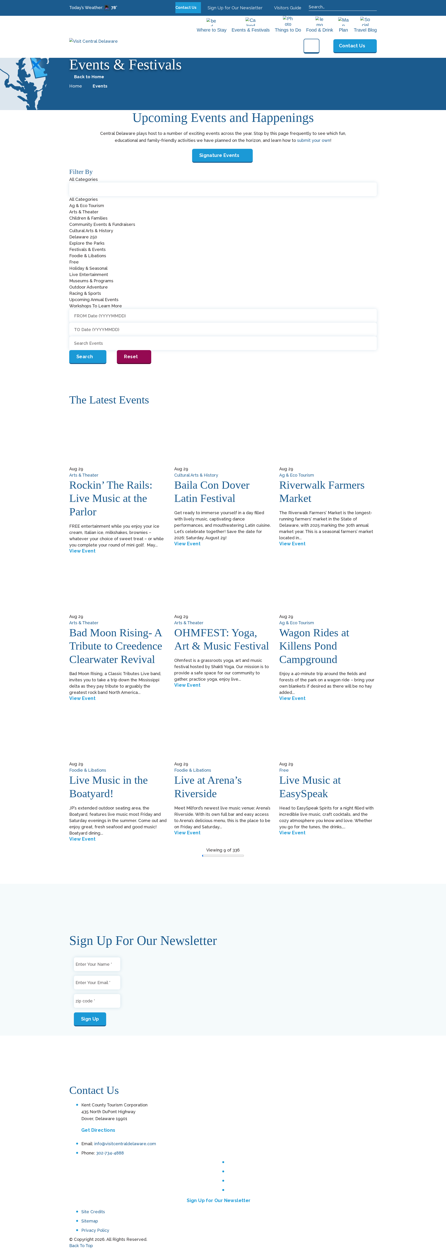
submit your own (313, 140)
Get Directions (98, 1130)
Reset (131, 356)
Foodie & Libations (87, 770)
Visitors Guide (287, 7)
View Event (82, 551)
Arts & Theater (83, 475)
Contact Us (186, 7)
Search (84, 356)
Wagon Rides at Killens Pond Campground (314, 645)
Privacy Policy (95, 1230)
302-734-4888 (110, 1153)
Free (284, 770)
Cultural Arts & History (196, 475)
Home (75, 86)
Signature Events (219, 155)
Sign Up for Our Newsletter (234, 7)
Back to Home (89, 77)
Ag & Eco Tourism (296, 475)
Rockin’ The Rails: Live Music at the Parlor (110, 498)
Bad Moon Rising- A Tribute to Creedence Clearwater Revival (115, 645)
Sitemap (89, 1221)
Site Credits (93, 1211)
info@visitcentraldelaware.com (125, 1143)
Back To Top (81, 1245)
